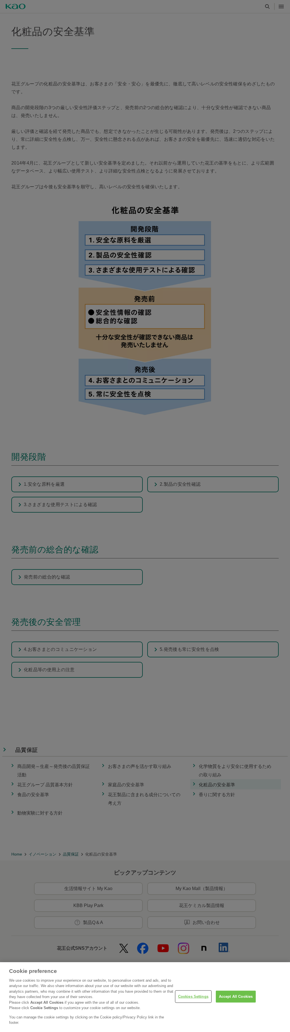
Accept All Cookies (236, 996)
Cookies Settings (193, 996)
